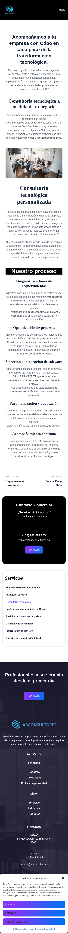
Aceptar (10, 904)
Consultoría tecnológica (18, 602)
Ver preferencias (16, 922)
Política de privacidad (37, 929)
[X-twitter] (40, 754)
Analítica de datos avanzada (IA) (23, 616)
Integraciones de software (19, 630)
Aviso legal (50, 929)
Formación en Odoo (16, 594)
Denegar (10, 913)
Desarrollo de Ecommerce (19, 623)
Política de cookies (20, 929)
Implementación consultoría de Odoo (25, 609)
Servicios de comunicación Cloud (23, 638)
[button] (63, 878)
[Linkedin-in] (28, 754)
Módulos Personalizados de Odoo (23, 587)
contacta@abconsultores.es (34, 864)
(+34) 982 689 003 (34, 857)
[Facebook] (34, 754)
